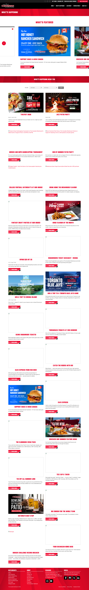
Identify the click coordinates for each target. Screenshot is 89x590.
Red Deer (11, 350)
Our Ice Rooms (30, 577)
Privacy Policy (69, 586)
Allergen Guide (11, 583)
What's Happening (60, 5)
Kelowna (20, 422)
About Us (84, 5)
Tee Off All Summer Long (26, 479)
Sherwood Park (59, 382)
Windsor (48, 310)
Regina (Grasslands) (51, 238)
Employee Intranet (76, 586)
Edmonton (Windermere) (51, 94)
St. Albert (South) (13, 132)
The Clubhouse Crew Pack (26, 442)
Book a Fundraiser (12, 579)
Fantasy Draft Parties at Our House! (26, 223)
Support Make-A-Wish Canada (31, 59)
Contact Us (29, 574)
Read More (27, 67)
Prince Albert (63, 454)
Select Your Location (83, 1)
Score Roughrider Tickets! (26, 335)
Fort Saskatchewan (50, 382)
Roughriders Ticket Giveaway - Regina (63, 258)
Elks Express (63, 402)
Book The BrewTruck (13, 580)
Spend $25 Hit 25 (26, 260)
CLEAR (60, 87)
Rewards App (60, 1)
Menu (52, 5)
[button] (4, 43)
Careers (28, 580)
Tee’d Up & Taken (63, 474)
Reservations (76, 5)
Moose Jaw (49, 345)
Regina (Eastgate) (59, 238)
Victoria (48, 132)
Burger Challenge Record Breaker (26, 553)
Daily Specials (11, 574)
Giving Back (29, 579)
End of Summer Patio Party (63, 152)
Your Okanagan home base (63, 547)
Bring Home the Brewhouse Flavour (63, 187)
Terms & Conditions (62, 586)
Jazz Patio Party (63, 115)
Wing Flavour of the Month (63, 223)
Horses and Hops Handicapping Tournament (26, 152)
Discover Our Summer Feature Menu (63, 439)
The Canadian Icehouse (32, 583)
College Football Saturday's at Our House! (26, 187)
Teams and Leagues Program (70, 1)
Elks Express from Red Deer (26, 370)
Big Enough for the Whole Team (63, 511)
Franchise (29, 582)
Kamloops (49, 491)
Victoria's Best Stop (26, 516)
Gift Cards (54, 1)
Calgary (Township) (13, 422)
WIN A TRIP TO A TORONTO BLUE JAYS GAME (63, 293)
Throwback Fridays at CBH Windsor (63, 330)
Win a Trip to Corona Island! (26, 297)
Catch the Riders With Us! (63, 365)
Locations (69, 5)
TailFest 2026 (26, 115)
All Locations (12, 94)
